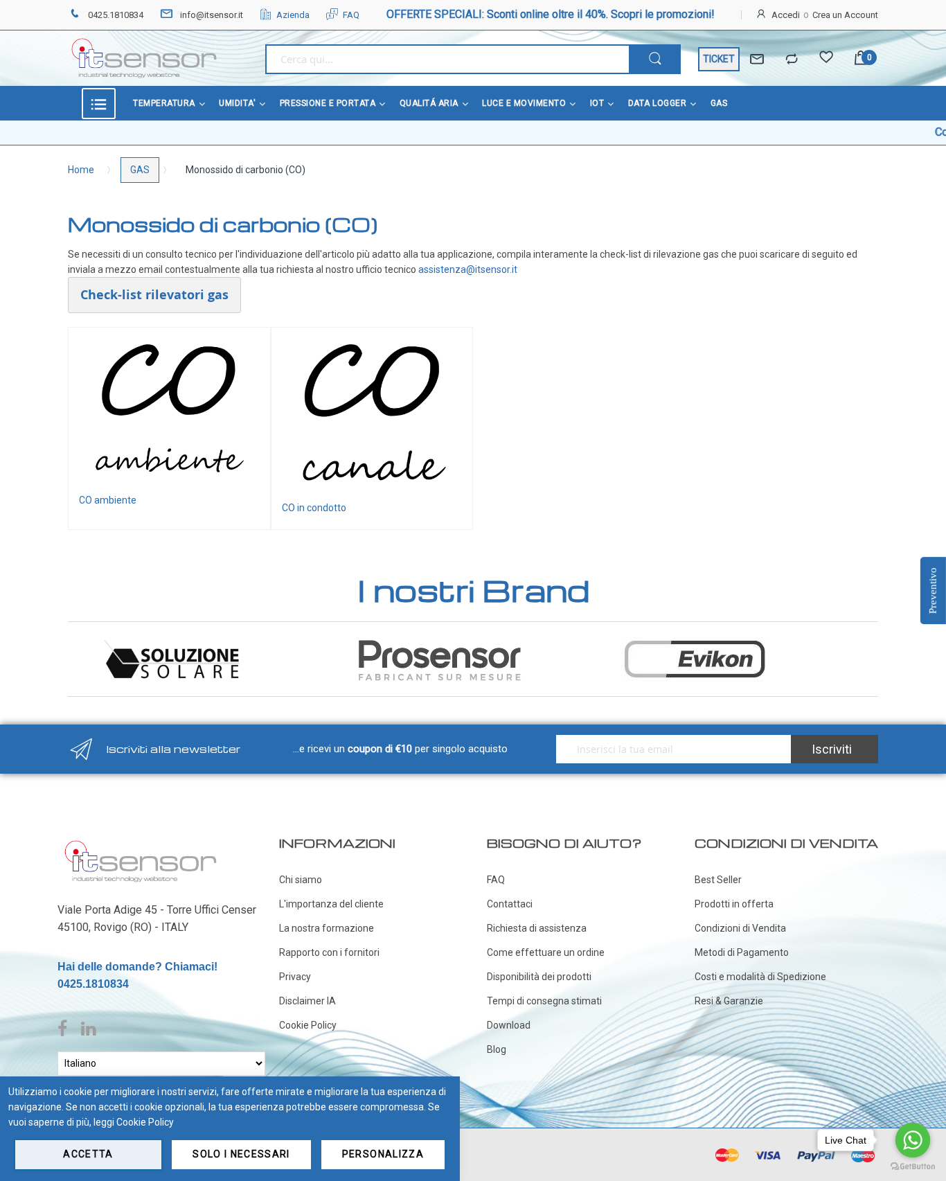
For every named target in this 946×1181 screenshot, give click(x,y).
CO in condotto (314, 507)
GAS (140, 169)
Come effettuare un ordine (546, 952)
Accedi (785, 15)
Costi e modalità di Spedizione (760, 976)
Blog (496, 1049)
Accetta (88, 1154)
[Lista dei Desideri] (826, 59)
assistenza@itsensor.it (467, 269)
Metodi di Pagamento (742, 952)
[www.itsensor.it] (140, 843)
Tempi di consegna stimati (544, 1000)
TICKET (719, 58)
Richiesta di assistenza (537, 928)
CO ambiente (107, 500)
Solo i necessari (241, 1154)
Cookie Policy (308, 1025)
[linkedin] (88, 1029)
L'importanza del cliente (331, 903)
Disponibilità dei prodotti (539, 976)
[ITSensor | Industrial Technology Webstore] (144, 58)
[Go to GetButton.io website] (913, 1166)
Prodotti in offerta (734, 903)
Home (81, 169)
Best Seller (718, 879)
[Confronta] (791, 59)
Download (508, 1025)
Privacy (295, 976)
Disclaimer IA (307, 1000)
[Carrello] (861, 59)
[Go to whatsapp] (912, 1140)
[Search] (655, 59)
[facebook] (65, 1029)
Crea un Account (845, 15)
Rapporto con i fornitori (329, 952)
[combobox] (447, 59)
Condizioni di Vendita (740, 928)
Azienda (293, 15)
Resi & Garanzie (729, 1000)
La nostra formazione (326, 928)
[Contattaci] (757, 59)
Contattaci (510, 903)
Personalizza (383, 1154)
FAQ (351, 15)
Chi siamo (300, 879)
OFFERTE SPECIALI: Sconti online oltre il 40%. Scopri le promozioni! (550, 14)
